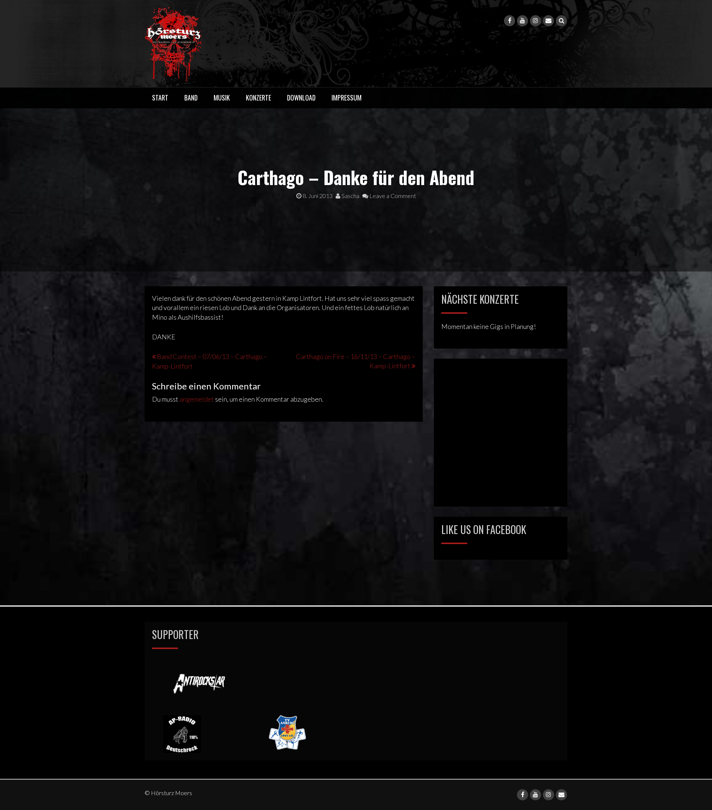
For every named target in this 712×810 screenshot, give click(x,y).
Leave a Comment (392, 195)
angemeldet (196, 399)
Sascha (349, 195)
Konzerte (258, 97)
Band (191, 97)
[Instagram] (535, 20)
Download (301, 97)
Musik (222, 97)
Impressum (347, 97)
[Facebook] (509, 20)
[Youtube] (522, 20)
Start (160, 97)
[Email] (548, 20)
